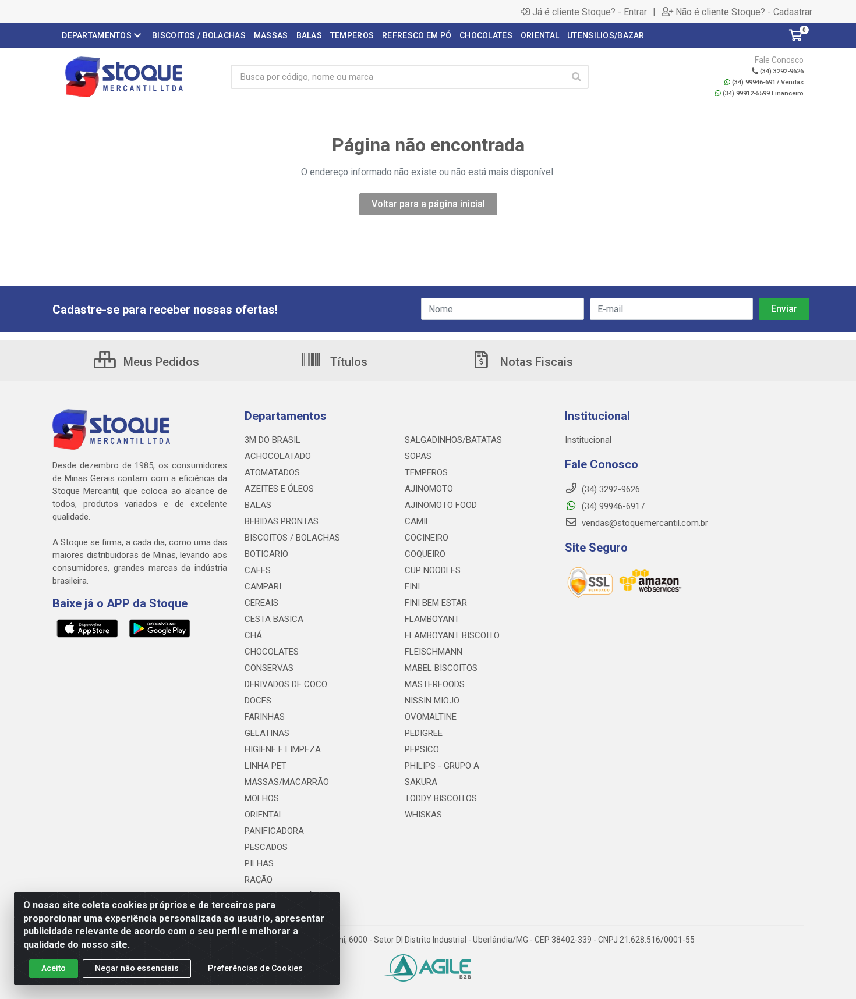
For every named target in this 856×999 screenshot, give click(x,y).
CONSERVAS (269, 668)
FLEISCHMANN (433, 651)
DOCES (258, 700)
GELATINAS (267, 733)
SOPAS (418, 456)
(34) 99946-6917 (612, 506)
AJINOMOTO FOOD (441, 505)
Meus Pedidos (160, 362)
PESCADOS (266, 847)
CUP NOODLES (433, 570)
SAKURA (421, 782)
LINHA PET (265, 765)
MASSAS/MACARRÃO (287, 782)
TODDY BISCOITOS (441, 798)
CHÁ (253, 635)
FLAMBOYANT (432, 619)
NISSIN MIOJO (432, 700)
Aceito (53, 968)
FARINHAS (265, 717)
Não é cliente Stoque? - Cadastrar (743, 11)
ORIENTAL (264, 814)
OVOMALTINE (431, 717)
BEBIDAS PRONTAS (282, 521)
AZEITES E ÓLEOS (279, 488)
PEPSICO (422, 749)
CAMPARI (263, 586)
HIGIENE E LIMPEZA (283, 749)
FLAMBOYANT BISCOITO (452, 635)
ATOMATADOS (272, 472)
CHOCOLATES (272, 651)
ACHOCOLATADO (278, 456)
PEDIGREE (424, 733)
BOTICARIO (266, 554)
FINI (412, 586)
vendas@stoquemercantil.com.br (643, 523)
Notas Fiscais (535, 362)
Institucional (588, 440)
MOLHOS (262, 798)
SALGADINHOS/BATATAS (453, 440)
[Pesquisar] (576, 77)
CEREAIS (261, 603)
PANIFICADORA (274, 831)
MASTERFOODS (435, 684)
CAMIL (417, 521)
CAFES (258, 570)
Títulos (347, 362)
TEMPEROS (426, 472)
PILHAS (259, 863)
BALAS (258, 505)
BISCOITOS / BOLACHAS (292, 537)
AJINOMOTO (429, 488)
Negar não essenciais (137, 968)
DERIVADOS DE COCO (286, 684)
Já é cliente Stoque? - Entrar (589, 11)
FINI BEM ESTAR (436, 603)
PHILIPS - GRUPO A (442, 765)
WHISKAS (423, 814)
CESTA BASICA (274, 619)
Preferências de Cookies (255, 968)
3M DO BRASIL (272, 440)
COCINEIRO (426, 537)
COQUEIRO (425, 554)
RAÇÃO (259, 879)
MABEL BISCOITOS (441, 668)
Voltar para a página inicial (428, 203)
